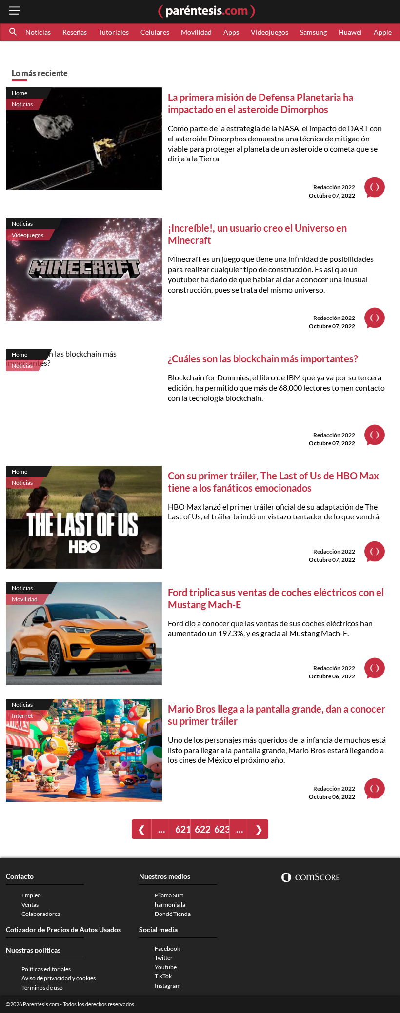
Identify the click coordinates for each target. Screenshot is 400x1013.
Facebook (167, 948)
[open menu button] (14, 11)
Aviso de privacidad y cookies (58, 978)
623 (221, 828)
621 (182, 828)
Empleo (31, 895)
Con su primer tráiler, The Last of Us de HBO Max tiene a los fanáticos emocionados (273, 482)
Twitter (164, 957)
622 (202, 828)
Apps (231, 32)
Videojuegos (269, 32)
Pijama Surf (169, 895)
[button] (14, 32)
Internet (22, 715)
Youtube (166, 967)
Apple (383, 32)
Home (19, 93)
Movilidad (196, 32)
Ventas (30, 904)
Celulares (154, 32)
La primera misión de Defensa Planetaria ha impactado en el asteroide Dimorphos (260, 103)
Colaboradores (40, 913)
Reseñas (74, 32)
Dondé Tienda (173, 913)
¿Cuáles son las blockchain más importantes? (263, 358)
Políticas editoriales (46, 969)
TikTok (163, 976)
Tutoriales (114, 32)
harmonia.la (170, 904)
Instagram (167, 985)
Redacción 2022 (334, 187)
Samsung (313, 32)
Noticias (38, 32)
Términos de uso (42, 987)
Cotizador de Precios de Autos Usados (63, 929)
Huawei (350, 32)
